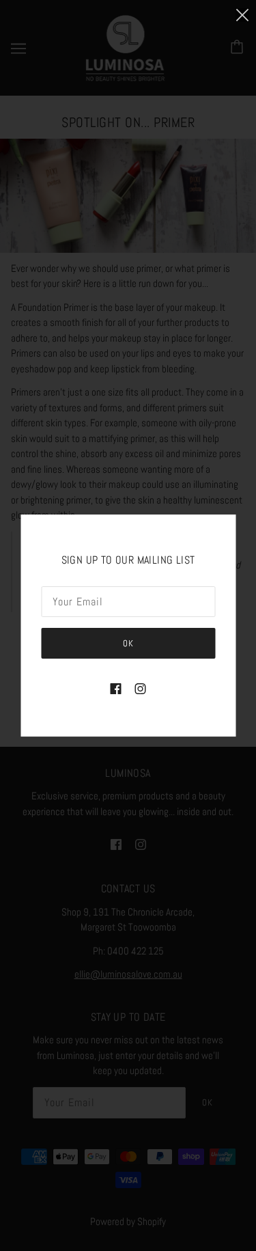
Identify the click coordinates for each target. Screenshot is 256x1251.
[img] (116, 688)
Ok (128, 643)
